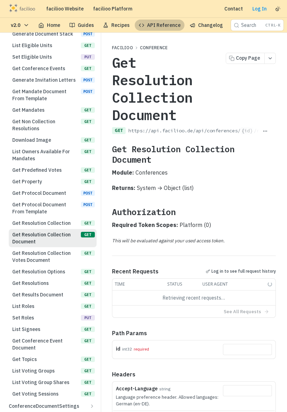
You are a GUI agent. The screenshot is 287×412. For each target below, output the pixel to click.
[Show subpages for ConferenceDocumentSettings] (92, 406)
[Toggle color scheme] (278, 8)
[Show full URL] (265, 131)
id (118, 349)
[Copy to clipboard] (273, 131)
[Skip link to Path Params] (107, 333)
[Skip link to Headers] (107, 374)
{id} (247, 130)
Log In (259, 9)
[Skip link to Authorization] (107, 211)
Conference (154, 47)
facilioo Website (65, 9)
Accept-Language (137, 388)
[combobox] (247, 349)
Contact (233, 9)
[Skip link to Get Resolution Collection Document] (107, 154)
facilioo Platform (112, 9)
